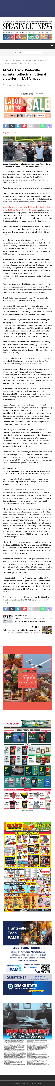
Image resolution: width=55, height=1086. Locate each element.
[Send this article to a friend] (30, 126)
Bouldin (22, 85)
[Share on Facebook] (6, 126)
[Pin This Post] (24, 126)
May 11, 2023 (10, 85)
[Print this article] (37, 126)
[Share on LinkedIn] (18, 126)
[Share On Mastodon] (49, 126)
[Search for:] (27, 52)
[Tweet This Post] (12, 126)
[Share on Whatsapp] (43, 126)
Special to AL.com (10, 133)
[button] (51, 46)
